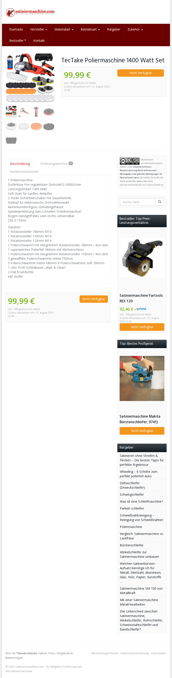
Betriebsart (89, 29)
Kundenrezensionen (24, 171)
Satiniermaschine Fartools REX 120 (141, 298)
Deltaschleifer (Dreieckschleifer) (132, 485)
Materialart (62, 29)
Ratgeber (113, 29)
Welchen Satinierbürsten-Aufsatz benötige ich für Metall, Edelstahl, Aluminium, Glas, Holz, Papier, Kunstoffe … (140, 572)
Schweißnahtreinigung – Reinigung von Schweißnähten (141, 517)
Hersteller (37, 29)
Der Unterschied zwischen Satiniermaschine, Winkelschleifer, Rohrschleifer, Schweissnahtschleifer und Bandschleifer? (141, 620)
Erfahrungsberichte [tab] (55, 163)
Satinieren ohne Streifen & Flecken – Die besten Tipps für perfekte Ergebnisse (142, 460)
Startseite (16, 29)
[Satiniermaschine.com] (30, 12)
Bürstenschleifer (131, 545)
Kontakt (39, 40)
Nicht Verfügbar (140, 73)
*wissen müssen (26, 653)
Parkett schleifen (132, 508)
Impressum (158, 653)
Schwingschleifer (132, 494)
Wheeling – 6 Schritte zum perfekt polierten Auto (138, 473)
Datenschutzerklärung (134, 653)
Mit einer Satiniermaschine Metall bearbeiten (139, 602)
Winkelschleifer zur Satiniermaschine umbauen (139, 554)
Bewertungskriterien (105, 653)
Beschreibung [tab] (20, 163)
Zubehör (134, 29)
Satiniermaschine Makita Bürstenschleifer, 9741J (140, 419)
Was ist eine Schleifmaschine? (141, 501)
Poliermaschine (131, 527)
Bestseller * (17, 40)
